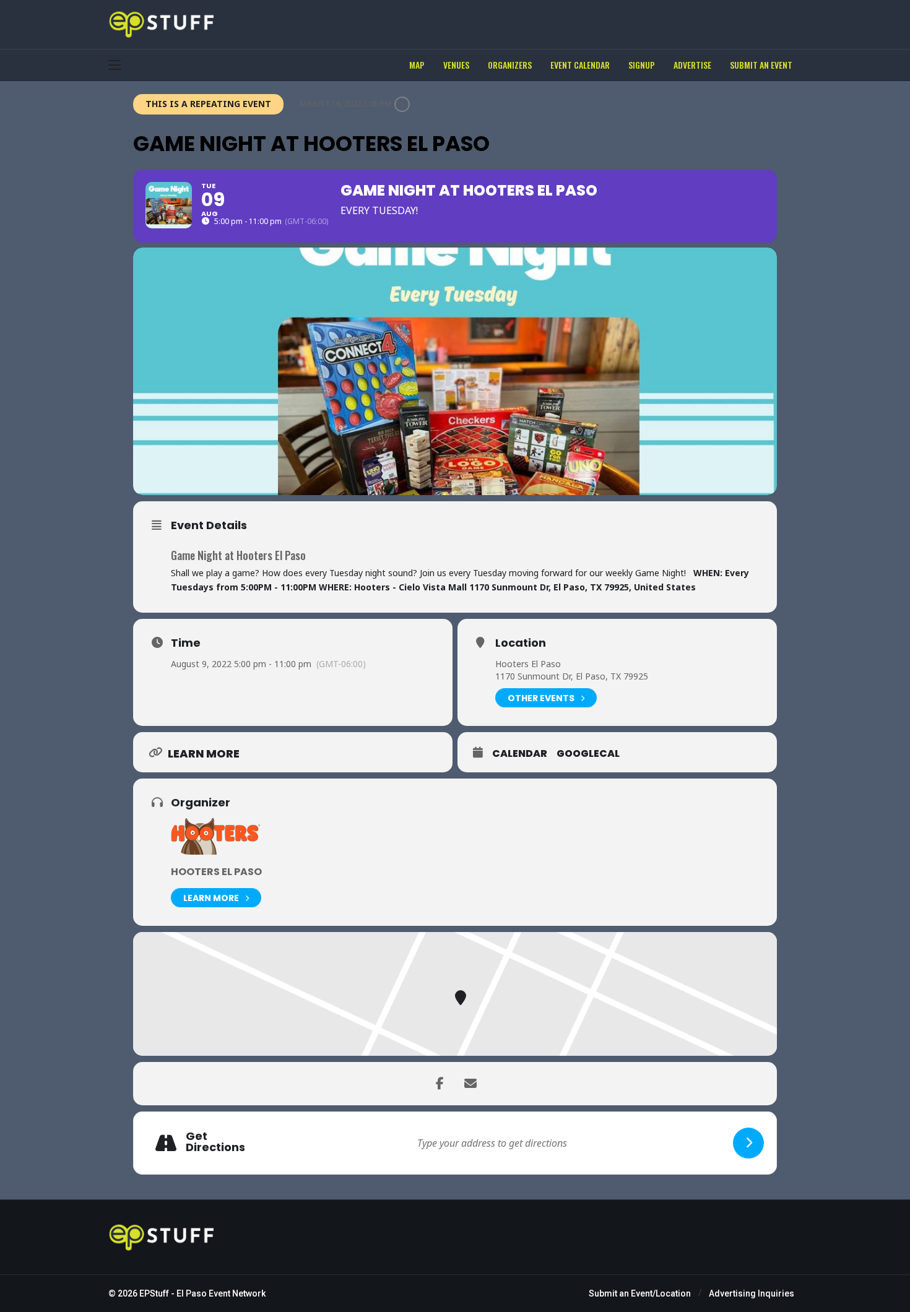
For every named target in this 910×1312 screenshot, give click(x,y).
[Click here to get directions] (748, 1143)
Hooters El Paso (528, 664)
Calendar (519, 754)
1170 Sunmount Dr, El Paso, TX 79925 (571, 676)
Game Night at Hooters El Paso (238, 555)
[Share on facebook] (439, 1083)
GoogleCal (588, 754)
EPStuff (154, 1293)
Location (520, 643)
